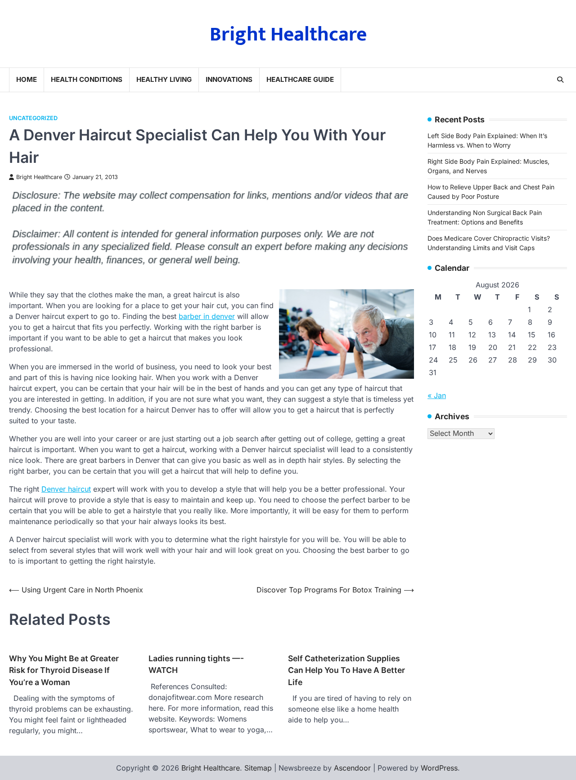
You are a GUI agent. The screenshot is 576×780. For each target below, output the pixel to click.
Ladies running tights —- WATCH (196, 664)
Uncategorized (33, 118)
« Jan (437, 395)
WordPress (439, 767)
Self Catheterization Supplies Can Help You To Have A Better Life (346, 670)
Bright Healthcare (288, 34)
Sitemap (258, 767)
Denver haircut (66, 488)
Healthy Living (164, 79)
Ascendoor (352, 767)
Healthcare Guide (300, 79)
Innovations (229, 79)
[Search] (560, 79)
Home (26, 79)
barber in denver (207, 316)
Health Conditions (86, 79)
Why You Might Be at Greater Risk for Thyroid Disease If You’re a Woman (64, 670)
